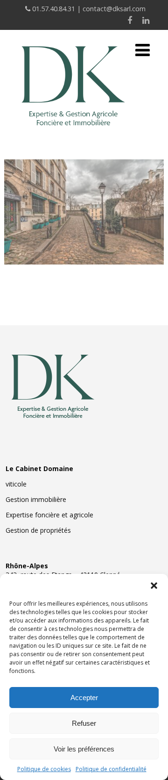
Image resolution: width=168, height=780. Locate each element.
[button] (154, 585)
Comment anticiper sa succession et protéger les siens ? (84, 200)
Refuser (84, 723)
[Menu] (142, 49)
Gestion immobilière (36, 499)
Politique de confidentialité (111, 769)
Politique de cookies (44, 769)
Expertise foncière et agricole (49, 514)
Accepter (84, 697)
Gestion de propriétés (38, 530)
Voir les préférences (84, 749)
